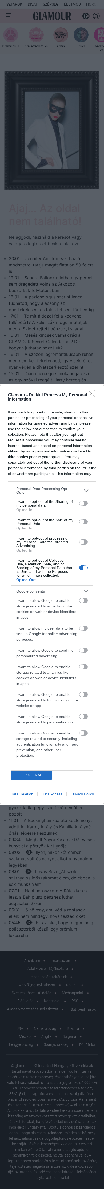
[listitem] (52, 490)
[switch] (83, 503)
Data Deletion (21, 794)
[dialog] (52, 594)
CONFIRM (31, 775)
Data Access (52, 794)
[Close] (94, 395)
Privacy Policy (82, 794)
